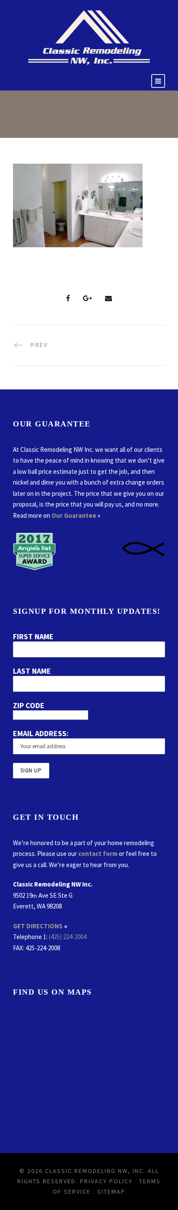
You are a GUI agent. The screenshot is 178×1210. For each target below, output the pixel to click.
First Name (33, 636)
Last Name (32, 671)
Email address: (41, 733)
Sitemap (111, 1191)
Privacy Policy (106, 1181)
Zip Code (28, 705)
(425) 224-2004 (67, 937)
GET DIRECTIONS (38, 926)
